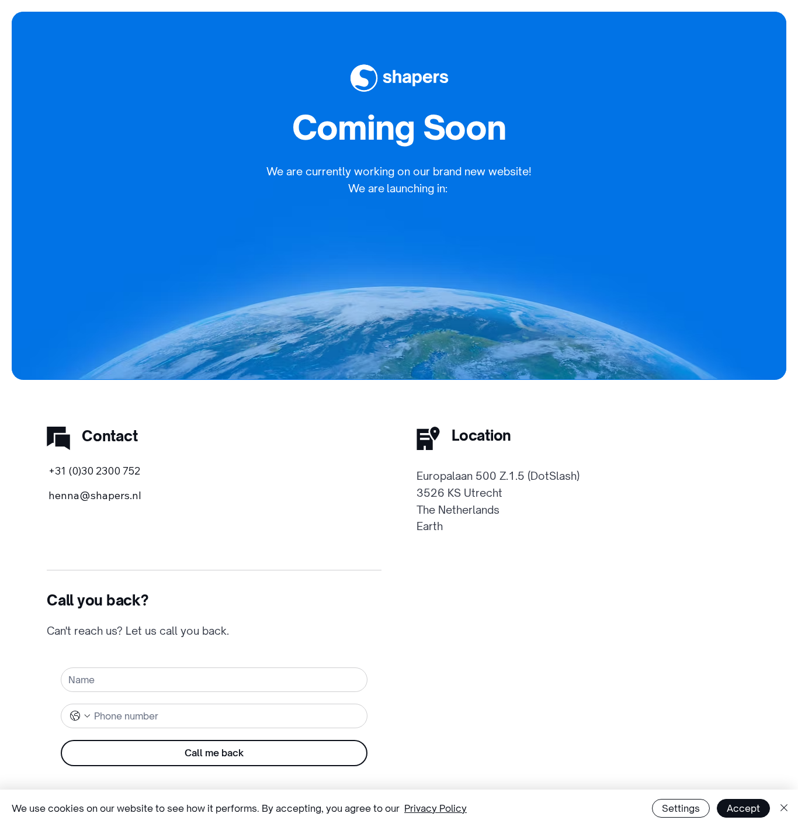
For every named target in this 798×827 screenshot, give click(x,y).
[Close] (784, 808)
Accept (743, 808)
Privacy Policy (435, 808)
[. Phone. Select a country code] (80, 716)
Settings (681, 808)
